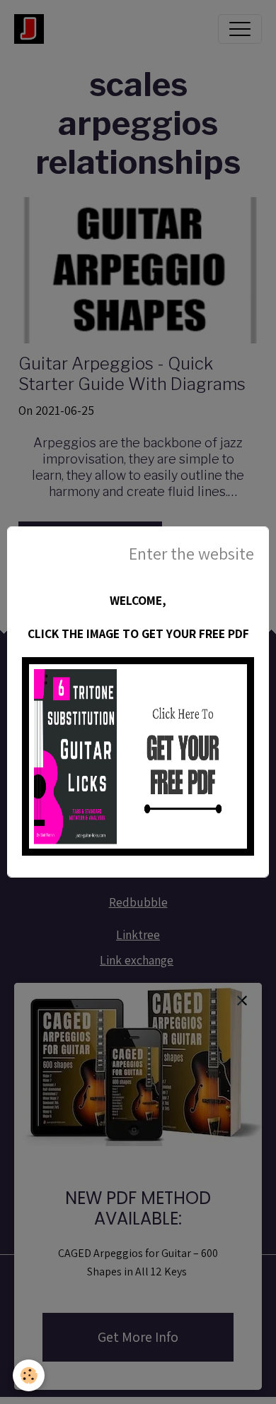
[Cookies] (29, 1375)
